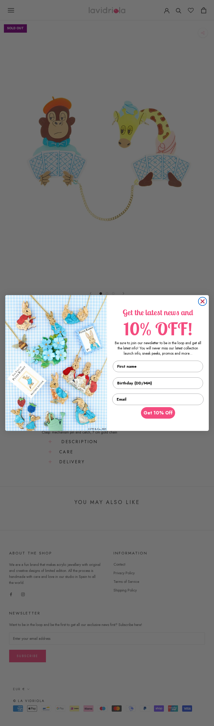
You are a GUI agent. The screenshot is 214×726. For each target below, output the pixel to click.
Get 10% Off (158, 412)
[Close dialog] (202, 301)
